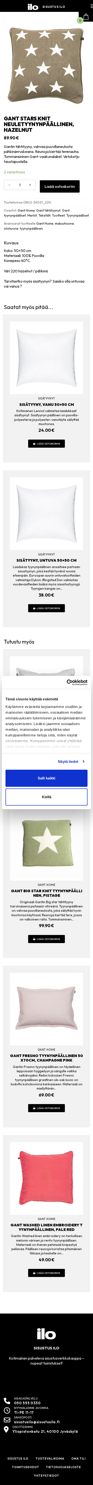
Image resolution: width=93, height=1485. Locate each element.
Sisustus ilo (53, 7)
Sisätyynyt (46, 398)
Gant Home (26, 210)
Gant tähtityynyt (48, 210)
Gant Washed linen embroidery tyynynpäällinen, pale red (46, 1227)
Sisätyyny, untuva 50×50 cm (46, 560)
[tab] (46, 264)
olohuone (11, 228)
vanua (14, 286)
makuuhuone (64, 223)
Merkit (32, 215)
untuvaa (77, 281)
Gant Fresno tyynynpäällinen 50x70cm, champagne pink (46, 1058)
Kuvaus (11, 243)
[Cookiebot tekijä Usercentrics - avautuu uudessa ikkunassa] (67, 682)
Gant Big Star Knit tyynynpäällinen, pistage (46, 893)
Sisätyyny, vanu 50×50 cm (46, 404)
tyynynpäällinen (31, 228)
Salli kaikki (46, 778)
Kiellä (46, 797)
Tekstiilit (44, 215)
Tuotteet (58, 215)
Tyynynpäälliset (77, 215)
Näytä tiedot (68, 761)
